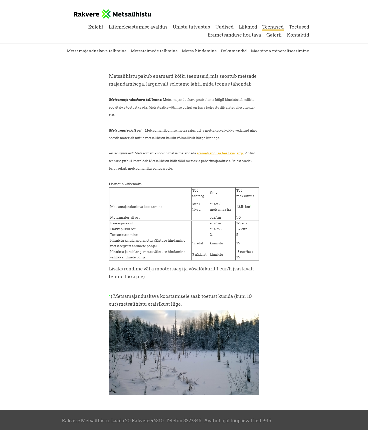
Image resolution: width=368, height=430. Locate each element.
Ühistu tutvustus (191, 27)
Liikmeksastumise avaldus (138, 27)
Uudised (224, 27)
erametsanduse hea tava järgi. (220, 153)
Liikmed (248, 27)
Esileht (95, 27)
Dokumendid (234, 51)
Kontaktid (298, 35)
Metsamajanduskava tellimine (97, 51)
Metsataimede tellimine (154, 51)
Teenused (273, 27)
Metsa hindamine (199, 51)
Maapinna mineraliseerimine (280, 51)
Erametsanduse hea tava (234, 35)
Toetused (299, 27)
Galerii (274, 35)
